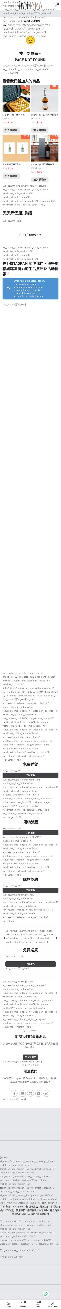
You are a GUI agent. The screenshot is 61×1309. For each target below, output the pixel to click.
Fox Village (36, 168)
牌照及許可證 (19, 1214)
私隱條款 (43, 1210)
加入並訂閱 (30, 1057)
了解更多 (30, 775)
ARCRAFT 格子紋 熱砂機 (14, 115)
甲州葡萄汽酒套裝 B (12, 165)
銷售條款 (32, 1210)
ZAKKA (6, 119)
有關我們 (5, 1207)
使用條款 (20, 1210)
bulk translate (30, 235)
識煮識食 (44, 1214)
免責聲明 (54, 1210)
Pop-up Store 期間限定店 (25, 1207)
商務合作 (33, 1214)
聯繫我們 (9, 1210)
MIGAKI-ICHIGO (38, 119)
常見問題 (44, 1207)
